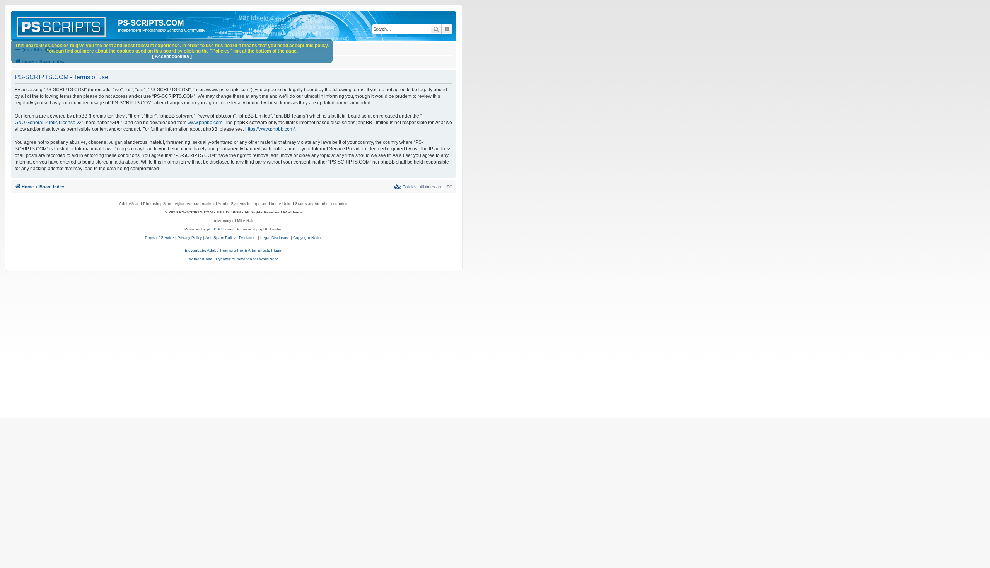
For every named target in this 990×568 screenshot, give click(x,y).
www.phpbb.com (205, 122)
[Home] (65, 25)
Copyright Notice (308, 237)
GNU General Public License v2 (48, 122)
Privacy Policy (190, 237)
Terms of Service (159, 237)
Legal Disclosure (275, 237)
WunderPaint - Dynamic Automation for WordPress (233, 259)
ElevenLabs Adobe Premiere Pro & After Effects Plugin (233, 250)
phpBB (213, 229)
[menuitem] (405, 186)
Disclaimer (248, 237)
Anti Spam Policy (220, 237)
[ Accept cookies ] (172, 56)
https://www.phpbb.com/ (270, 129)
